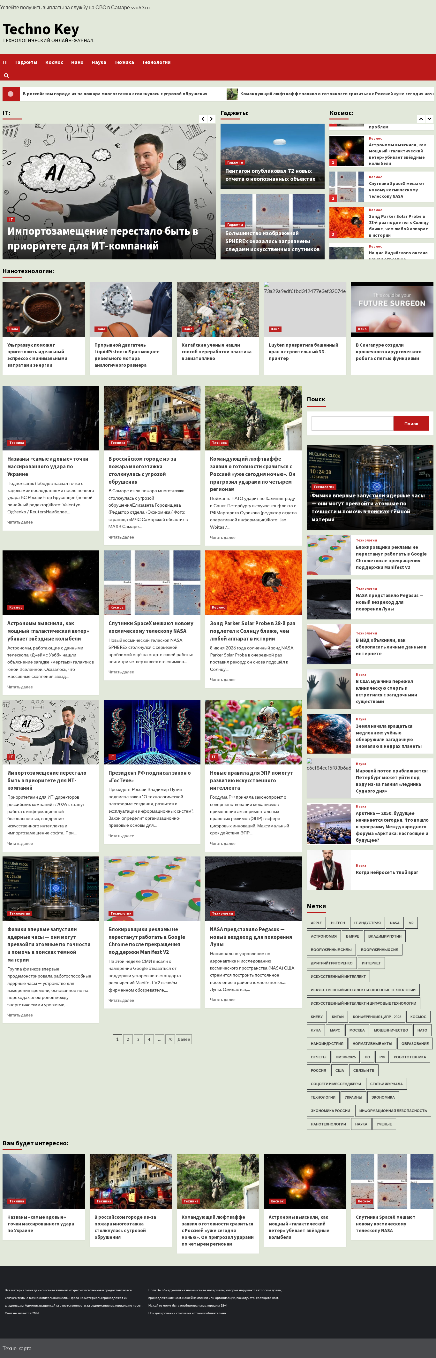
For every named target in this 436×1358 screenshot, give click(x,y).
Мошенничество (391, 1030)
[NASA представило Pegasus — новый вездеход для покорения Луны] (253, 888)
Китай (338, 1017)
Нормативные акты (372, 1043)
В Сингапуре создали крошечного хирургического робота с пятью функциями (389, 351)
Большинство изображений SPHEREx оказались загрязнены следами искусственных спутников (272, 241)
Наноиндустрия (327, 1043)
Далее (183, 1039)
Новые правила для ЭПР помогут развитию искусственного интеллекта (251, 780)
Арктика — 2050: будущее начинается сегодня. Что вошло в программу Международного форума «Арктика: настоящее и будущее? (392, 826)
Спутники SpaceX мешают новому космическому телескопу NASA (397, 153)
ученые (384, 1124)
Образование (415, 1043)
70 (170, 1039)
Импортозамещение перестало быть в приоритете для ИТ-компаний (102, 238)
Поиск (316, 399)
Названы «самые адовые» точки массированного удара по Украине (47, 466)
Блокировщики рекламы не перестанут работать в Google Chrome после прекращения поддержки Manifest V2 (147, 940)
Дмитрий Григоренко (332, 963)
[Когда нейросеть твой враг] (329, 870)
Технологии (156, 62)
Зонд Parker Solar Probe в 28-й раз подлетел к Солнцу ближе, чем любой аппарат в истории (399, 189)
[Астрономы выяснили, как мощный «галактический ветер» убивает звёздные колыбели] (51, 582)
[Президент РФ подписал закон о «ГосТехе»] (152, 732)
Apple (316, 923)
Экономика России (330, 1111)
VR (411, 923)
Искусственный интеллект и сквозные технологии (363, 990)
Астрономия (324, 936)
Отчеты (319, 1057)
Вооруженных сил (379, 950)
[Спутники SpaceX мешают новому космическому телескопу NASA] (346, 150)
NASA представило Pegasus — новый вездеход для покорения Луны (251, 937)
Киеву (317, 1017)
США (339, 1070)
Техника (124, 62)
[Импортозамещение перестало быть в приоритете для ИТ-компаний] (109, 191)
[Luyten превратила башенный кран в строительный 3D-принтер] (305, 309)
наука (361, 1124)
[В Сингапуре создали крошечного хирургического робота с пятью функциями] (392, 309)
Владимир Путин (385, 936)
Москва (357, 1030)
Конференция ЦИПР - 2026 (377, 1017)
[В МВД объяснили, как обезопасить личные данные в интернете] (329, 644)
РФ (382, 1057)
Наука (99, 62)
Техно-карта (17, 1348)
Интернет (371, 963)
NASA (395, 923)
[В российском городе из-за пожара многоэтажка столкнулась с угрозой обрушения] (152, 418)
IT (5, 62)
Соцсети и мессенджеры (336, 1084)
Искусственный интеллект (338, 976)
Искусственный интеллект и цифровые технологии (363, 1003)
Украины (353, 1097)
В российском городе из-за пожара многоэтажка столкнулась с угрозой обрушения (142, 470)
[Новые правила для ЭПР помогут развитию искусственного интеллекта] (253, 732)
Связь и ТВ (363, 1070)
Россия (318, 1070)
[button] (7, 75)
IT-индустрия (367, 923)
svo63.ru (140, 7)
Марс (335, 1030)
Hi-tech (338, 923)
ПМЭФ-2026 (346, 1057)
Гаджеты (26, 62)
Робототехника (410, 1057)
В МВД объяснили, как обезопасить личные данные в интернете (391, 646)
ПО (367, 1057)
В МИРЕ (352, 936)
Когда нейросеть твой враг (387, 872)
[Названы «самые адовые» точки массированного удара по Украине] (51, 418)
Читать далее (20, 522)
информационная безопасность (393, 1111)
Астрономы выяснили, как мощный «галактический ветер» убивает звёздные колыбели (48, 631)
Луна (316, 1030)
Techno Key (41, 28)
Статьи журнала (386, 1084)
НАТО (422, 1030)
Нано (77, 62)
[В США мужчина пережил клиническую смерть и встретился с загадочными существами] (329, 689)
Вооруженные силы (331, 950)
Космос (54, 62)
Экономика (383, 1097)
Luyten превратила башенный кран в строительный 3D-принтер (303, 351)
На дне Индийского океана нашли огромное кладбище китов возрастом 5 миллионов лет (398, 228)
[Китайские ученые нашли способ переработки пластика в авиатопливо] (218, 309)
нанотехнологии (328, 1124)
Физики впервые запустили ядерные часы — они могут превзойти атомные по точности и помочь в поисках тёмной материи (49, 944)
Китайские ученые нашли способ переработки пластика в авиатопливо (217, 351)
